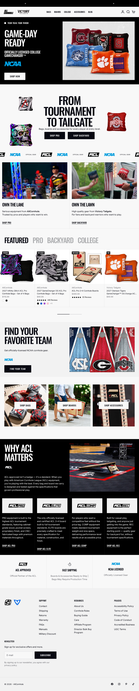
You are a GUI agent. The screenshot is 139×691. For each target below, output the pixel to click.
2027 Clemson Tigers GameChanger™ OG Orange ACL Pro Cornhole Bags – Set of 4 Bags (121, 292)
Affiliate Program (82, 624)
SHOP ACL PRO (8, 545)
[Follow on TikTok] (133, 684)
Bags (49, 11)
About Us (78, 606)
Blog (90, 11)
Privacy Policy (121, 615)
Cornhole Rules (81, 610)
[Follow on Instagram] (119, 684)
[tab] (16, 240)
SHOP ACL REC (113, 545)
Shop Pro (6, 222)
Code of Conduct (123, 620)
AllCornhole (7, 287)
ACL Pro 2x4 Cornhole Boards (85, 291)
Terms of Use (121, 610)
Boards (57, 11)
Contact (43, 606)
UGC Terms (120, 629)
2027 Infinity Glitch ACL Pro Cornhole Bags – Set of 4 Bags (15, 292)
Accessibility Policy (124, 606)
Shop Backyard (79, 222)
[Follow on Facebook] (112, 684)
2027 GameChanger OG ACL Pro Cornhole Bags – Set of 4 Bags (51, 292)
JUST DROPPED (74, 3)
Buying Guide (81, 615)
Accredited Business (124, 624)
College (67, 11)
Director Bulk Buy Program (83, 631)
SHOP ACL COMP (79, 545)
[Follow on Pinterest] (126, 684)
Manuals (43, 629)
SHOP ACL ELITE (44, 548)
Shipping (43, 610)
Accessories (79, 11)
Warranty (43, 620)
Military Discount (47, 633)
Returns (43, 615)
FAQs (41, 624)
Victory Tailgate (114, 287)
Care (76, 620)
